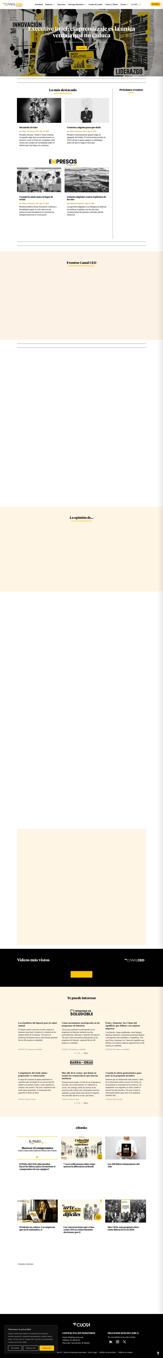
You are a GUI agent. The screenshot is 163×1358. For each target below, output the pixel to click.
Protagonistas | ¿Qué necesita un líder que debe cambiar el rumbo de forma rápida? (81, 556)
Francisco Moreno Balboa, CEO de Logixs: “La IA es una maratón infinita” (36, 647)
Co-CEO (134, 4)
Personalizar (15, 1348)
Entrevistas (61, 4)
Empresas (48, 4)
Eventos (123, 4)
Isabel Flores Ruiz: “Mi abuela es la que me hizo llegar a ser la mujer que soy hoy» (127, 645)
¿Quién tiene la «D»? (30, 394)
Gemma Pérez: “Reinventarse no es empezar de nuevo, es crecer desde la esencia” (127, 689)
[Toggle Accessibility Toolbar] (158, 1353)
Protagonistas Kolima (29, 560)
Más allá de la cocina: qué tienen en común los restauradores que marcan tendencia (80, 1076)
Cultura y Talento (111, 4)
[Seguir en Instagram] (117, 1342)
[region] (31, 1339)
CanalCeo (61, 42)
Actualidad (39, 4)
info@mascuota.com (75, 1337)
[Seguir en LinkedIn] (110, 1342)
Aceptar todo (46, 1348)
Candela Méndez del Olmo (75, 472)
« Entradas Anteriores (25, 1264)
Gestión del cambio (95, 4)
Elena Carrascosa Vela (30, 131)
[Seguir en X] (124, 1342)
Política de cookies (125, 1352)
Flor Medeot (26, 725)
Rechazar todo (31, 1348)
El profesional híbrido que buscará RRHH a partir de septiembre (125, 477)
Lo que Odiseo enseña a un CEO (36, 794)
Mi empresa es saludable (34, 1049)
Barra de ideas (30, 1099)
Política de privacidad (107, 1352)
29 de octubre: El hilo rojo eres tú (81, 298)
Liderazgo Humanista (76, 4)
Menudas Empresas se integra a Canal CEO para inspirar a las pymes (131, 188)
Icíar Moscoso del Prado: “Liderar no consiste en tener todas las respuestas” (127, 732)
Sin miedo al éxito (28, 128)
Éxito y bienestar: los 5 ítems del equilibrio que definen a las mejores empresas (122, 1026)
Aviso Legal (92, 1352)
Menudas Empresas (77, 203)
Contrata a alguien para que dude (84, 128)
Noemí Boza (115, 560)
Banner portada (93, 42)
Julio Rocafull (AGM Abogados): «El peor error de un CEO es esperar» (81, 710)
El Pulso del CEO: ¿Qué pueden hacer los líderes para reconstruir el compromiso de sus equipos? (37, 1166)
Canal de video (81, 974)
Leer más (81, 48)
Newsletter (155, 4)
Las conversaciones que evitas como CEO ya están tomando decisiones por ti (78, 1230)
